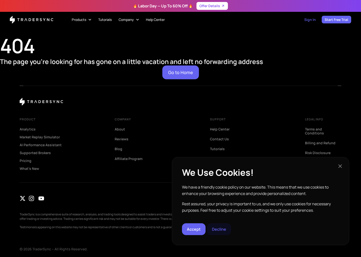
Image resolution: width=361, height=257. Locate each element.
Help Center (220, 129)
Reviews (121, 139)
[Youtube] (41, 198)
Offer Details (209, 5)
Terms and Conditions (314, 131)
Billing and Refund (320, 143)
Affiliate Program (128, 159)
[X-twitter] (23, 198)
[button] (340, 166)
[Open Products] (89, 19)
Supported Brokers (35, 153)
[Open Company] (137, 19)
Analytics (28, 129)
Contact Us (219, 139)
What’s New (29, 169)
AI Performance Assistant (41, 145)
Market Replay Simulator (40, 137)
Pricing (25, 161)
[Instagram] (31, 198)
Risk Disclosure (318, 153)
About (120, 129)
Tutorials (217, 149)
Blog (118, 149)
